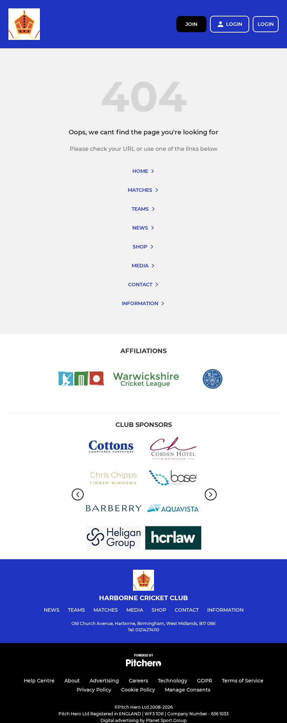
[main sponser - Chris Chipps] (114, 479)
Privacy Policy (94, 690)
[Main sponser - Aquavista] (173, 509)
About (72, 681)
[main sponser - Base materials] (173, 479)
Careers (138, 681)
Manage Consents (187, 690)
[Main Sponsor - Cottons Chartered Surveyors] (114, 450)
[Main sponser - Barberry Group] (114, 509)
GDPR (204, 681)
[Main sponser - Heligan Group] (114, 539)
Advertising (104, 681)
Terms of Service (243, 681)
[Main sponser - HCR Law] (173, 539)
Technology (172, 681)
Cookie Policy (138, 690)
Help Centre (39, 681)
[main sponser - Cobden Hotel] (173, 450)
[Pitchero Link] (143, 664)
